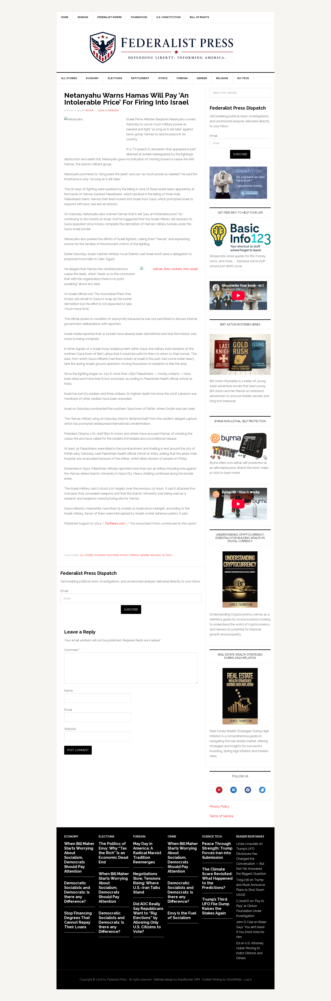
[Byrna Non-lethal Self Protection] (238, 458)
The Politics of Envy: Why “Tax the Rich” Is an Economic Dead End (113, 852)
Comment (72, 650)
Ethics (124, 555)
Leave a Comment (108, 110)
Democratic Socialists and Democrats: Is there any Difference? (77, 892)
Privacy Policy (219, 806)
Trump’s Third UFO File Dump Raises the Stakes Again (215, 906)
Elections (113, 555)
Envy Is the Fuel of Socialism (182, 915)
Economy (100, 555)
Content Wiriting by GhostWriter (222, 979)
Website (70, 729)
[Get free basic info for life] (240, 251)
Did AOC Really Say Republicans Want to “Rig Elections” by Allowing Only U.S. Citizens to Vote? (148, 918)
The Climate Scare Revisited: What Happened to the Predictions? (217, 878)
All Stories (87, 555)
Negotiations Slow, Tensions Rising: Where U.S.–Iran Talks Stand (147, 882)
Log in (248, 979)
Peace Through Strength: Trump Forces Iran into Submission (217, 850)
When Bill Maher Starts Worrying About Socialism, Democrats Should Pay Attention (79, 857)
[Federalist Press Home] (161, 47)
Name (68, 690)
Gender (144, 555)
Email (64, 591)
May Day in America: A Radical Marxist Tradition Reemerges (147, 852)
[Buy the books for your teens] (240, 354)
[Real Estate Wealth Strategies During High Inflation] (240, 696)
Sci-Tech (167, 555)
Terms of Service (221, 816)
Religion (155, 555)
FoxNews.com (115, 523)
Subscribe (131, 609)
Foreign (134, 555)
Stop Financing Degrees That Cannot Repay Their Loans (78, 920)
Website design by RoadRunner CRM (177, 979)
